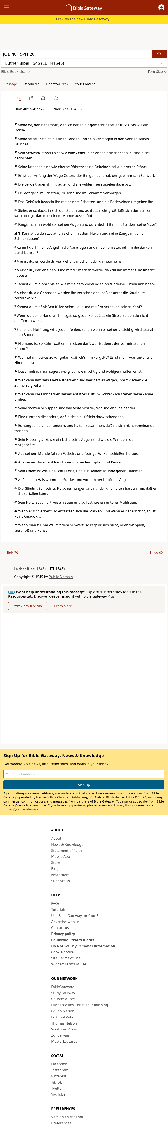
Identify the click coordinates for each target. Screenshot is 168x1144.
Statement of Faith (66, 850)
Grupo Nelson (62, 1011)
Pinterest (58, 1076)
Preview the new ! (83, 19)
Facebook (59, 1063)
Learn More (63, 606)
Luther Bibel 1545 (29, 568)
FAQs (55, 903)
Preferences (61, 1123)
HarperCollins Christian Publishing (79, 1005)
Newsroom (60, 874)
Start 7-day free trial (28, 606)
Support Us (60, 881)
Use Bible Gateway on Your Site (77, 915)
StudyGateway (63, 993)
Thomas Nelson (64, 1023)
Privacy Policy (123, 805)
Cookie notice (62, 952)
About (56, 838)
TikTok (56, 1082)
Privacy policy (63, 933)
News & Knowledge (67, 844)
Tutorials (58, 909)
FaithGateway (62, 986)
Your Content (85, 84)
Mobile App (60, 856)
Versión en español (67, 1117)
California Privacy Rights (72, 939)
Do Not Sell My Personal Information (83, 946)
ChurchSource (63, 998)
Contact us (60, 927)
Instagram (59, 1070)
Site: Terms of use (65, 958)
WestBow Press (64, 1029)
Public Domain (61, 576)
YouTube (58, 1094)
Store (55, 862)
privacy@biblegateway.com (23, 809)
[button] (161, 7)
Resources (31, 84)
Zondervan (60, 1035)
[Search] (159, 54)
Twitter (57, 1088)
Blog (55, 868)
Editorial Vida (62, 1017)
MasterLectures (64, 1041)
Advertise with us (65, 921)
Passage (11, 84)
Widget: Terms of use (68, 964)
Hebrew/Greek (57, 84)
